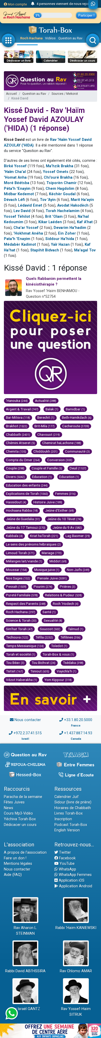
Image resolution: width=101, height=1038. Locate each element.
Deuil (78, 468)
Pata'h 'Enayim (17, 239)
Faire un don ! (15, 858)
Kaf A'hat (85, 222)
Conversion (59, 460)
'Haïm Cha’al (15, 172)
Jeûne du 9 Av (67, 527)
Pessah (16, 586)
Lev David (22, 211)
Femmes (65, 493)
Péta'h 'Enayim (17, 188)
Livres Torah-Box (68, 813)
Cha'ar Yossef (26, 228)
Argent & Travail (22, 409)
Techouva (17, 637)
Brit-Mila (44, 426)
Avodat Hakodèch (73, 205)
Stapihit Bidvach (44, 250)
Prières (67, 586)
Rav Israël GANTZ (25, 1009)
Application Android (75, 886)
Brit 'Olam (54, 216)
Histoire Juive (47, 502)
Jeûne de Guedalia (23, 519)
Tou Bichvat (43, 662)
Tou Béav (15, 662)
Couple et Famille (47, 468)
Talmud (75, 629)
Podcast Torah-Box (70, 825)
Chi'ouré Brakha (58, 177)
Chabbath (18, 434)
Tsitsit (14, 671)
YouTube (67, 863)
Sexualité (53, 620)
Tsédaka (73, 662)
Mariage (52, 553)
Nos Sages (18, 578)
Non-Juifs (78, 570)
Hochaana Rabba (22, 510)
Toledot (59, 646)
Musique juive (46, 570)
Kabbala (14, 536)
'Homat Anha (15, 177)
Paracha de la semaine (23, 797)
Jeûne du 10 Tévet (64, 519)
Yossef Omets (55, 172)
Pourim (43, 586)
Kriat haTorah (44, 536)
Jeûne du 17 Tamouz (25, 527)
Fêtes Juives (14, 802)
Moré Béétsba (16, 183)
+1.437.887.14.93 (78, 733)
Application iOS (71, 880)
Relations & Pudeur (63, 595)
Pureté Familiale (22, 595)
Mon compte (17, 4)
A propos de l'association (25, 852)
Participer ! (86, 15)
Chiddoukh (45, 451)
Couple (15, 468)
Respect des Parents (26, 603)
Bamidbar (75, 409)
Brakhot (16, 426)
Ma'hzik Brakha (59, 166)
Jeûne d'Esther (59, 510)
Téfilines (70, 637)
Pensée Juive (52, 578)
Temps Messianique (25, 646)
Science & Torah (21, 620)
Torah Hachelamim (63, 211)
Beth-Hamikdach (76, 417)
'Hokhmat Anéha (28, 233)
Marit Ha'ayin (82, 200)
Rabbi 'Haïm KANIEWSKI (75, 928)
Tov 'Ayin (48, 200)
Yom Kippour (58, 680)
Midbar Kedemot (19, 194)
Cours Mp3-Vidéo (18, 813)
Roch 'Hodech (65, 603)
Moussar (16, 570)
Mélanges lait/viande (24, 561)
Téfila (44, 637)
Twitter (64, 852)
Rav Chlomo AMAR (76, 971)
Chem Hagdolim (60, 188)
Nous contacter (28, 720)
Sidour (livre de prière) (72, 802)
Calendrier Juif (66, 797)
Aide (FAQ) (13, 875)
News (8, 808)
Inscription (63, 819)
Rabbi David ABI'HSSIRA (25, 971)
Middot (58, 561)
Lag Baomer (78, 536)
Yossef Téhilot (17, 216)
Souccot (50, 629)
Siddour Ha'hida (59, 239)
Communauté (77, 451)
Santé (49, 612)
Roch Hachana (31, 38)
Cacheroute (75, 426)
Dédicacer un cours (20, 825)
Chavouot (48, 434)
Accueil (11, 94)
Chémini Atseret (20, 443)
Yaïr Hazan (60, 244)
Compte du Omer (23, 460)
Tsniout (39, 671)
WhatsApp (67, 869)
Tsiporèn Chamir (61, 183)
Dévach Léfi (14, 200)
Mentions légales (18, 863)
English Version (67, 830)
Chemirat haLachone (61, 443)
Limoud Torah (20, 553)
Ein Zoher (67, 233)
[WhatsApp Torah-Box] (93, 4)
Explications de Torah (27, 493)
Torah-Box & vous (58, 654)
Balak (52, 409)
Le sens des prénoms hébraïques (33, 544)
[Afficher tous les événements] (32, 4)
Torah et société (20, 654)
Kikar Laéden (50, 222)
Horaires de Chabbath (72, 808)
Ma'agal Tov (85, 250)
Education (42, 477)
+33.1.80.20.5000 (78, 720)
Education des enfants (27, 485)
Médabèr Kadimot (20, 244)
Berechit (45, 417)
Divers (15, 477)
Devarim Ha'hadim (70, 228)
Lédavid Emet (30, 205)
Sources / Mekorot (65, 94)
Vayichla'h (66, 671)
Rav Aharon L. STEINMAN (25, 931)
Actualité (45, 400)
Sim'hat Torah (19, 629)
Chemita (16, 451)
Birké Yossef (15, 166)
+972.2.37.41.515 (27, 733)
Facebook (67, 858)
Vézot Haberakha (21, 680)
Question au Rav (70, 38)
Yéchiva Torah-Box (20, 819)
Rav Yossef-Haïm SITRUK (76, 1012)
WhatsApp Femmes (75, 875)
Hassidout (16, 502)
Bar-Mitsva (18, 417)
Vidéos (50, 38)
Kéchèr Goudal (62, 194)
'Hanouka (17, 400)
